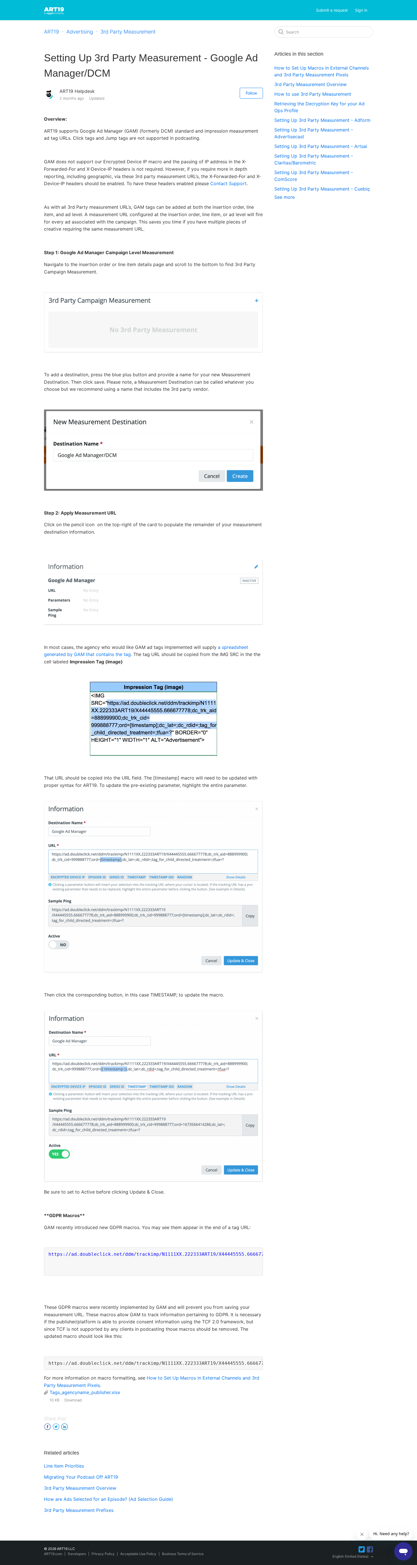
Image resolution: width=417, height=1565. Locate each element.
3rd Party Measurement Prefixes (78, 1510)
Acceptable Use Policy (138, 1554)
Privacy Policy (103, 1554)
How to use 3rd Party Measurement (312, 94)
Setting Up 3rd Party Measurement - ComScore (313, 176)
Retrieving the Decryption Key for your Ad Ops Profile (319, 107)
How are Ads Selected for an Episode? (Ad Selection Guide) (108, 1499)
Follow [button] (251, 93)
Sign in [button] (361, 10)
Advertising (79, 32)
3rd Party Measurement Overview (80, 1488)
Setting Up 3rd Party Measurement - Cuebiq (322, 189)
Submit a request (332, 10)
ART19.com (53, 1554)
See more (284, 197)
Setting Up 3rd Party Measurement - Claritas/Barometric (313, 159)
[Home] (55, 9)
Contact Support (228, 183)
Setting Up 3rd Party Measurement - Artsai (320, 146)
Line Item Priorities (64, 1466)
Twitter (56, 1426)
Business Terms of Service (183, 1554)
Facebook (47, 1426)
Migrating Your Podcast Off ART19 (81, 1477)
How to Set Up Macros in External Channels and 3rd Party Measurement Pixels (321, 71)
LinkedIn (64, 1426)
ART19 (51, 32)
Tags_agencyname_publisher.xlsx (85, 1392)
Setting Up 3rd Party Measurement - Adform (322, 120)
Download (73, 1400)
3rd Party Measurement (127, 32)
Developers (77, 1554)
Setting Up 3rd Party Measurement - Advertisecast (313, 133)
